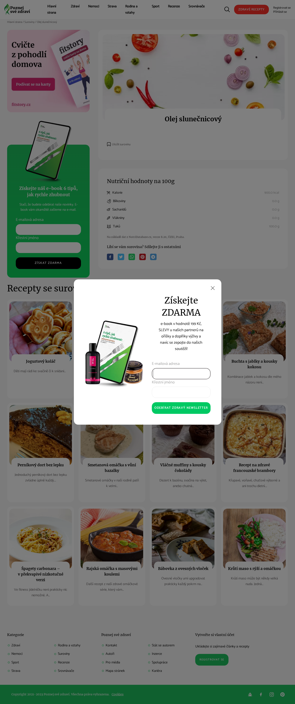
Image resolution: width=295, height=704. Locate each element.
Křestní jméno (163, 382)
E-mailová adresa (166, 364)
